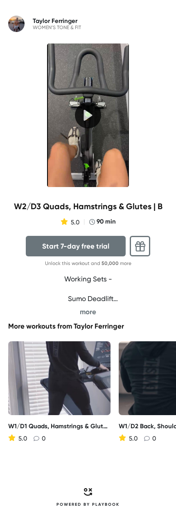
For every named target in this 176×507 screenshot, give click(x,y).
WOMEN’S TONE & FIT (57, 27)
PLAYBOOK (106, 504)
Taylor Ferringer (99, 326)
